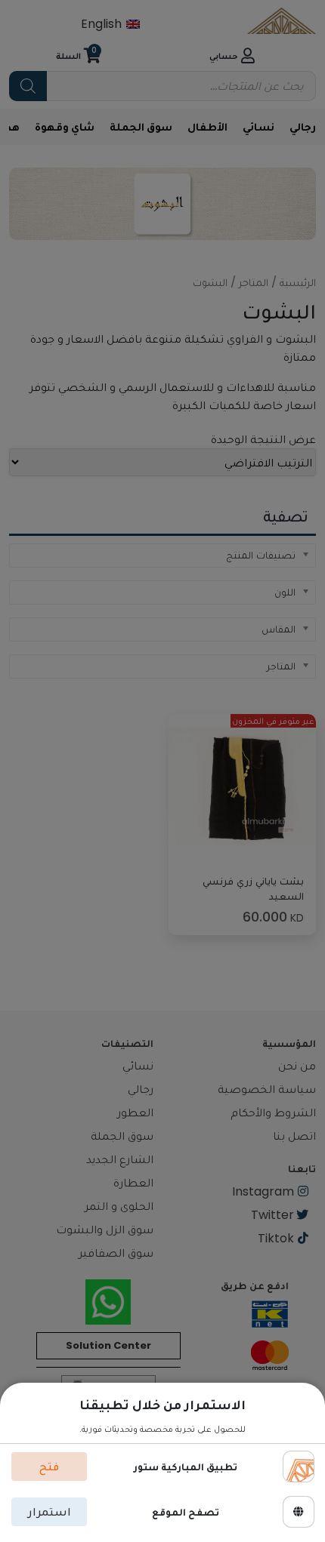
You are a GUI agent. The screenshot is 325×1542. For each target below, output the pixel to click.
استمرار (49, 1511)
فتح (49, 1466)
